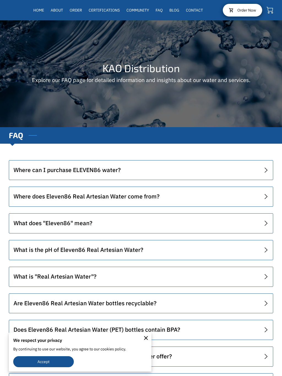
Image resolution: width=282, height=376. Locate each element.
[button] (141, 170)
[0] (270, 10)
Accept (43, 361)
